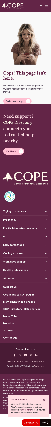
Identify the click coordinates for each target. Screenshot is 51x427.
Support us (10, 286)
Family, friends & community (20, 228)
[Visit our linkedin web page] (36, 355)
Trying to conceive (14, 211)
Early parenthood (13, 244)
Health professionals (16, 270)
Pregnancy (9, 219)
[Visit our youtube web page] (25, 355)
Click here (26, 409)
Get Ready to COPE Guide (19, 294)
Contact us (10, 337)
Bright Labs (39, 366)
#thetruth (9, 330)
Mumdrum (9, 323)
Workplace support (14, 261)
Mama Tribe (10, 316)
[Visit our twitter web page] (20, 355)
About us (8, 278)
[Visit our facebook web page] (14, 355)
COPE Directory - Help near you (22, 309)
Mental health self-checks (19, 301)
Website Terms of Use (17, 361)
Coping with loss (13, 253)
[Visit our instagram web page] (31, 355)
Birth (6, 236)
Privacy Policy (38, 361)
